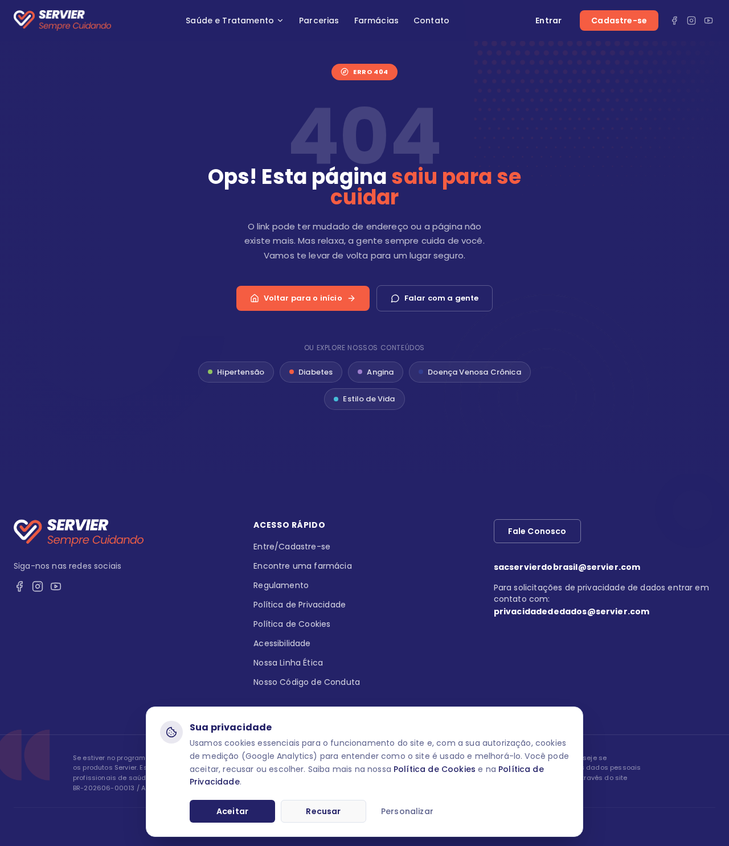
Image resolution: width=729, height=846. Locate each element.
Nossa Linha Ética (288, 662)
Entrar (548, 20)
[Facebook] (674, 20)
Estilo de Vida (369, 398)
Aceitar (232, 811)
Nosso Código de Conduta (306, 682)
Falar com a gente (441, 298)
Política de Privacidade (299, 604)
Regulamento (281, 585)
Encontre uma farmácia (302, 566)
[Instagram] (691, 20)
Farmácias (376, 20)
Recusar (323, 811)
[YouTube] (708, 20)
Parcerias (319, 20)
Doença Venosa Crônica (474, 372)
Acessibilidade (281, 643)
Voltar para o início (303, 298)
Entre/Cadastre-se (291, 546)
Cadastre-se (619, 20)
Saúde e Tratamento (230, 20)
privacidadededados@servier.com (572, 611)
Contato (431, 20)
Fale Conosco (537, 531)
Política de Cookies (435, 769)
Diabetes (315, 372)
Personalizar (407, 811)
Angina (380, 372)
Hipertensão (240, 372)
